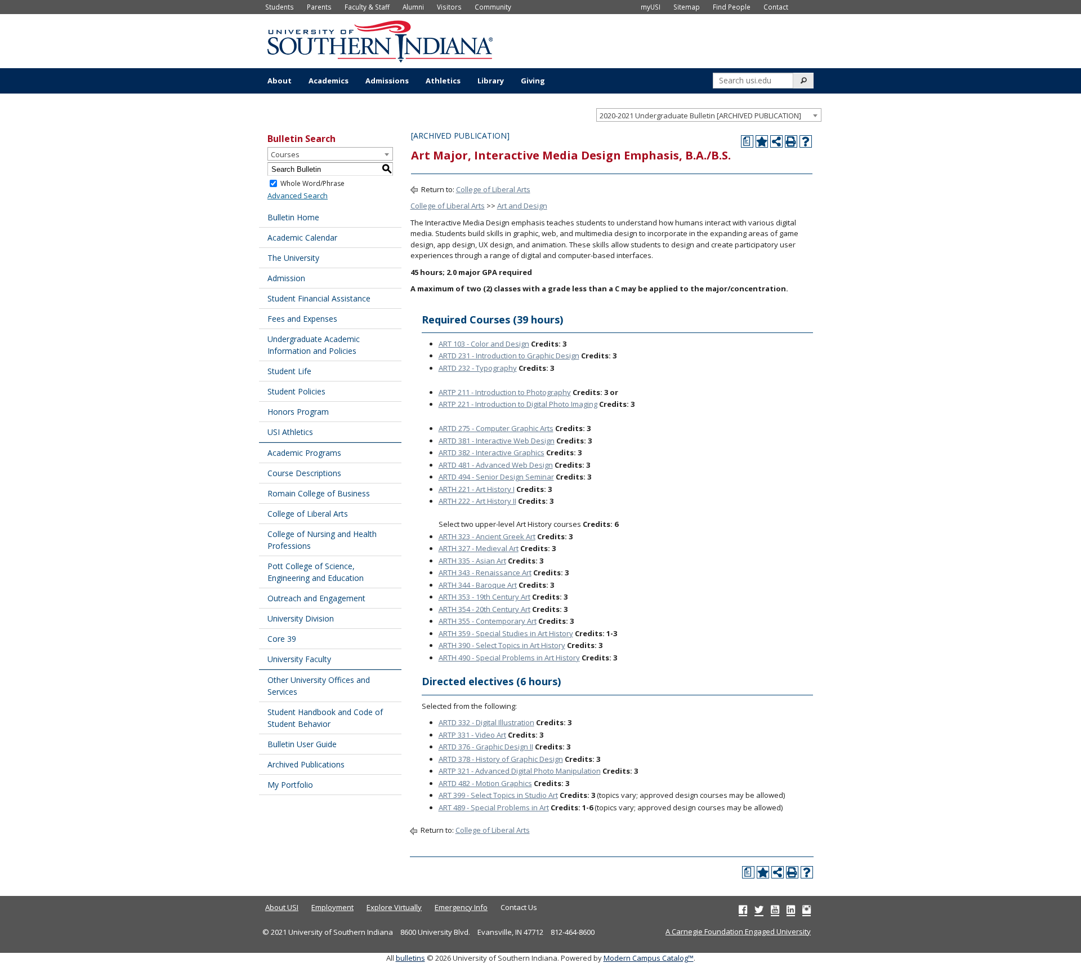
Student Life (289, 371)
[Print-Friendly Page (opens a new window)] (791, 141)
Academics (329, 81)
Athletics (443, 81)
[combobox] (708, 115)
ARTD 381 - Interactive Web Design (497, 441)
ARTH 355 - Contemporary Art (488, 621)
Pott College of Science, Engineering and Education (315, 572)
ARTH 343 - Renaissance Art (485, 572)
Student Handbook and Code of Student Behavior (325, 718)
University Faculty (299, 659)
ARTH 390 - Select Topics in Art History (502, 645)
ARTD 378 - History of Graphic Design (501, 759)
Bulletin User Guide (302, 744)
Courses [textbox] (285, 154)
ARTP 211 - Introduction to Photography (505, 392)
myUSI (650, 6)
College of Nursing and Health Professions (322, 540)
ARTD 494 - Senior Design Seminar (496, 477)
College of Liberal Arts (307, 513)
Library (490, 81)
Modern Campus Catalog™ (649, 958)
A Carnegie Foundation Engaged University (738, 931)
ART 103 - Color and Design (484, 344)
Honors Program (298, 411)
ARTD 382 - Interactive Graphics (491, 452)
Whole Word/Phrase (312, 183)
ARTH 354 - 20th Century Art (484, 609)
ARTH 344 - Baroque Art (478, 585)
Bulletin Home (293, 217)
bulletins (410, 958)
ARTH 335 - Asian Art (472, 561)
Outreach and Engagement (316, 598)
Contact (775, 6)
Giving (533, 81)
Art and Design (522, 206)
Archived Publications (306, 764)
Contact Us (519, 907)
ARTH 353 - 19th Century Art (484, 597)
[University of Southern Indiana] (380, 40)
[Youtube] (775, 909)
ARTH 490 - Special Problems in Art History (509, 658)
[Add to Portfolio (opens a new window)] (762, 141)
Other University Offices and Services (318, 685)
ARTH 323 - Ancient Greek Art (487, 536)
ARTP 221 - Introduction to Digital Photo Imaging (518, 404)
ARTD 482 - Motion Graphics (485, 783)
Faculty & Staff (367, 6)
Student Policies (296, 391)
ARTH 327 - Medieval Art (479, 548)
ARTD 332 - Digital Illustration (486, 722)
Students (279, 6)
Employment (332, 907)
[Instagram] (806, 909)
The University (293, 257)
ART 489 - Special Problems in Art (494, 807)
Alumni (413, 6)
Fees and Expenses (302, 318)
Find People (732, 6)
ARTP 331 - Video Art (472, 735)
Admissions (387, 81)
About (279, 81)
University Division (300, 618)
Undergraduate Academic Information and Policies (313, 345)
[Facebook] (743, 909)
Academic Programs (304, 452)
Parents (319, 6)
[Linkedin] (791, 909)
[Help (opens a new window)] (805, 141)
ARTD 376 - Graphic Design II (486, 747)
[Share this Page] (776, 141)
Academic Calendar (302, 237)
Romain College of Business (318, 493)
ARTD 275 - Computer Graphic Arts (496, 428)
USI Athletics (290, 432)
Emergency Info (461, 907)
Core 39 (281, 638)
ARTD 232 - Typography (478, 368)
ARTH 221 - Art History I (477, 489)
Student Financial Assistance (318, 298)
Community (493, 6)
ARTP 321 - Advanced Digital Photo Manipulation (520, 771)
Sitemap (686, 6)
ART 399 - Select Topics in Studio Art (498, 795)
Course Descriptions (304, 473)
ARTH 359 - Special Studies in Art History (506, 633)
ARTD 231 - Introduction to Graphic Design (509, 355)
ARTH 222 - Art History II (477, 501)
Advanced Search (297, 195)
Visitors (449, 6)
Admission (286, 278)
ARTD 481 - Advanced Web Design (496, 465)
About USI (281, 907)
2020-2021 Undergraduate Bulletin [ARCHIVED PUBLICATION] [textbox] (700, 115)
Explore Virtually (394, 907)
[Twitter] (758, 909)
